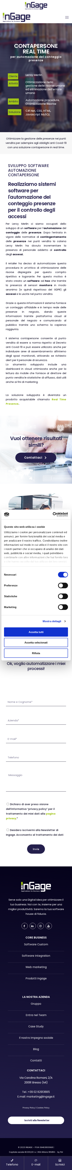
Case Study (36, 1026)
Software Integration (36, 956)
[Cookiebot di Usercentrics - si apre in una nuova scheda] (52, 514)
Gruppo (36, 1004)
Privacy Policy (29, 1107)
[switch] (63, 585)
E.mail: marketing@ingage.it (36, 1096)
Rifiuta (36, 653)
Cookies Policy (43, 1107)
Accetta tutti (36, 631)
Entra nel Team (36, 1015)
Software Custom (36, 944)
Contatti (36, 1060)
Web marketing (36, 967)
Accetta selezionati (36, 642)
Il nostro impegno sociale (36, 1038)
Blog (36, 1049)
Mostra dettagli (52, 621)
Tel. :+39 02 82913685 (36, 1092)
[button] (36, 458)
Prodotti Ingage (36, 978)
